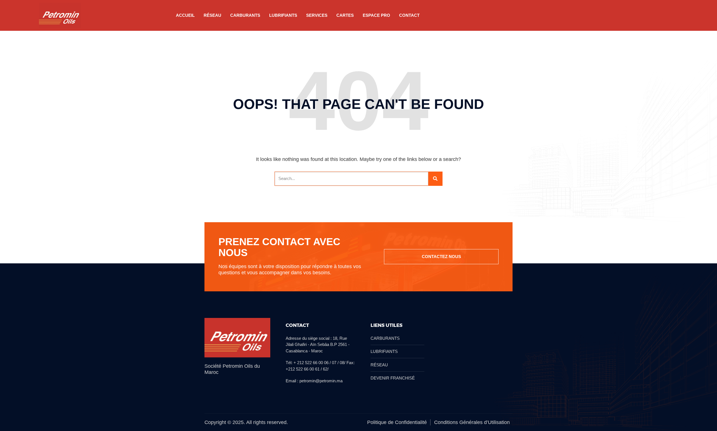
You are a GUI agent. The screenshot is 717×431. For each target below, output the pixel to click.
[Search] (435, 179)
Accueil (185, 15)
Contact (409, 15)
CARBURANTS (245, 15)
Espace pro (376, 15)
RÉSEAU (212, 15)
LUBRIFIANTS (283, 15)
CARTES (345, 15)
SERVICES (316, 15)
